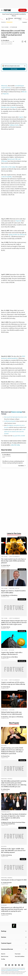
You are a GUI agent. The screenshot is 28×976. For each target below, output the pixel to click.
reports (21, 117)
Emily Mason (6, 595)
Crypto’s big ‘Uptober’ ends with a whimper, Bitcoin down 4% (11, 653)
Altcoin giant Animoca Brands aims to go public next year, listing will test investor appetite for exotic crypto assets (14, 622)
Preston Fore (6, 756)
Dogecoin (6, 93)
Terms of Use (9, 969)
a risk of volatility (6, 176)
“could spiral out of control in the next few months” (14, 431)
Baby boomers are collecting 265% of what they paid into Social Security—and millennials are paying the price (14, 909)
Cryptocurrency (14, 556)
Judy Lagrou (12, 716)
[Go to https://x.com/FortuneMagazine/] (9, 965)
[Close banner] (25, 66)
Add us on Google (14, 68)
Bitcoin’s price (5, 107)
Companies (4, 709)
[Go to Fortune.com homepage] (7, 10)
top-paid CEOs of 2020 (19, 435)
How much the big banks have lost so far (15, 417)
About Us (3, 953)
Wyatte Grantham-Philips (18, 822)
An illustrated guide (9, 421)
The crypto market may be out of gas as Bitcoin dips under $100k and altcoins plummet (13, 560)
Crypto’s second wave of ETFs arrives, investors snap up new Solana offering (13, 683)
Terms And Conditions (19, 956)
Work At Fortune (4, 956)
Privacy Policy (14, 969)
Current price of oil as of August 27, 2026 (14, 880)
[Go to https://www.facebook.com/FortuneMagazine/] (5, 965)
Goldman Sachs (14, 125)
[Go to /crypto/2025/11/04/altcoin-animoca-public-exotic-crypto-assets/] (14, 607)
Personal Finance (6, 778)
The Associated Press (9, 823)
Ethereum (13, 27)
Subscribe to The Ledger (8, 167)
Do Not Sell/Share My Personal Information (12, 970)
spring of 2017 (13, 234)
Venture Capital (14, 588)
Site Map (3, 959)
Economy (4, 905)
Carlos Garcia (6, 565)
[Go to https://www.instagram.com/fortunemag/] (15, 965)
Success (3, 745)
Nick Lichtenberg (7, 855)
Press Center (17, 953)
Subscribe (22, 10)
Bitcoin (24, 91)
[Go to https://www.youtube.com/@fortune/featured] (22, 965)
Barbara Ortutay (7, 822)
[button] (7, 41)
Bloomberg (14, 595)
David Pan (5, 716)
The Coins (4, 27)
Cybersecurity (5, 811)
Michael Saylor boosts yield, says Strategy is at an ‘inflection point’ (11, 713)
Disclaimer (24, 22)
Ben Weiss (15, 657)
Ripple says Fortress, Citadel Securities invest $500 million (13, 591)
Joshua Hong (6, 789)
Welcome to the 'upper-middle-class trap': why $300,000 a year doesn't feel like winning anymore (13, 850)
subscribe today (15, 445)
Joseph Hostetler (7, 882)
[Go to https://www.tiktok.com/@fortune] (19, 965)
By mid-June (21, 234)
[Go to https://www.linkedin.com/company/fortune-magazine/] (12, 965)
